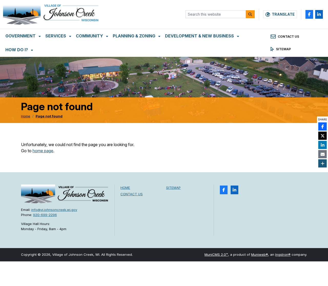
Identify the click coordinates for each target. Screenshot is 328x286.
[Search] (250, 14)
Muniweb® (259, 254)
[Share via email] (322, 154)
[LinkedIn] (319, 14)
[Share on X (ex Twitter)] (322, 136)
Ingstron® (283, 254)
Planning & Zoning (134, 35)
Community (90, 35)
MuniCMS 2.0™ (216, 254)
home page (43, 150)
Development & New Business (200, 35)
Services (56, 35)
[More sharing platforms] (322, 163)
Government (21, 35)
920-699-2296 (45, 215)
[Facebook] (309, 14)
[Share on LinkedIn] (322, 145)
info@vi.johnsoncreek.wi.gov (54, 210)
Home (25, 116)
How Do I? (17, 49)
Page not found (49, 116)
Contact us (131, 194)
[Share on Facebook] (322, 126)
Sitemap (173, 188)
